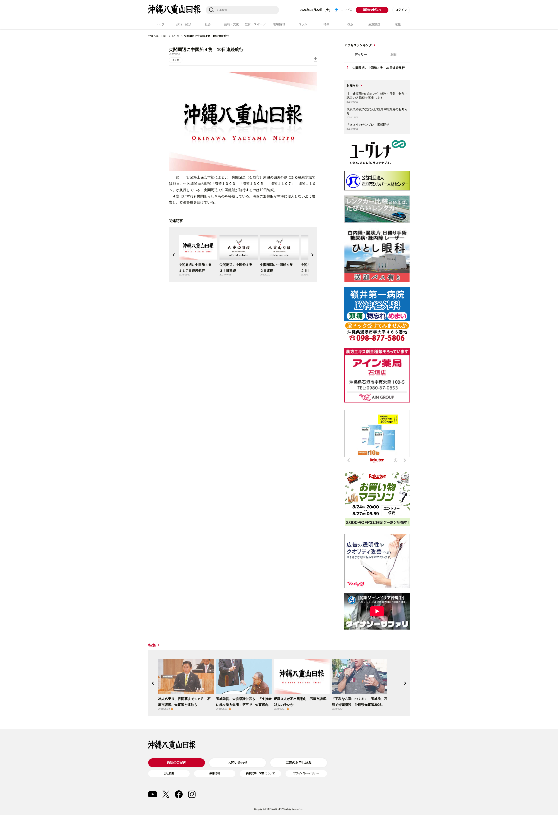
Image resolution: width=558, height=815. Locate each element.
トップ (160, 24)
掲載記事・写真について (260, 773)
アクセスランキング (358, 45)
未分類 (175, 35)
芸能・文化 (231, 24)
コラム (302, 24)
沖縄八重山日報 (157, 35)
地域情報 (279, 24)
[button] (173, 254)
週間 (393, 54)
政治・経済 (183, 24)
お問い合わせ (237, 762)
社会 (208, 24)
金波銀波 (374, 24)
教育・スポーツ (255, 24)
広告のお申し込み (299, 762)
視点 (350, 24)
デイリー (361, 54)
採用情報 (214, 773)
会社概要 (169, 773)
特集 (326, 24)
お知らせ (353, 85)
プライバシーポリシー (306, 773)
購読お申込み (372, 10)
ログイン (401, 10)
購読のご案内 (176, 762)
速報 (398, 24)
